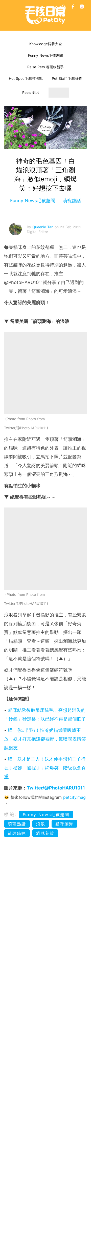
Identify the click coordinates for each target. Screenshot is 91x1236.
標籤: (10, 814)
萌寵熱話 (71, 200)
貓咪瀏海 (64, 823)
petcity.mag (74, 797)
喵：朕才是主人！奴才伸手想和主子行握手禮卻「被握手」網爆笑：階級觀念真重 (45, 767)
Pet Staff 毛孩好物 (67, 78)
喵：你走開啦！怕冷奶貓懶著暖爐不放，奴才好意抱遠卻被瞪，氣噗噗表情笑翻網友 (45, 739)
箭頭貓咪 (17, 833)
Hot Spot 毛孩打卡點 (26, 78)
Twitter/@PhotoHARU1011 (56, 787)
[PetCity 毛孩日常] (45, 15)
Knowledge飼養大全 (45, 44)
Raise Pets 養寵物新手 (45, 67)
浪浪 (40, 823)
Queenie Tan (43, 227)
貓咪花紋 (45, 833)
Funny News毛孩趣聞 (45, 55)
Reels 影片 (30, 92)
